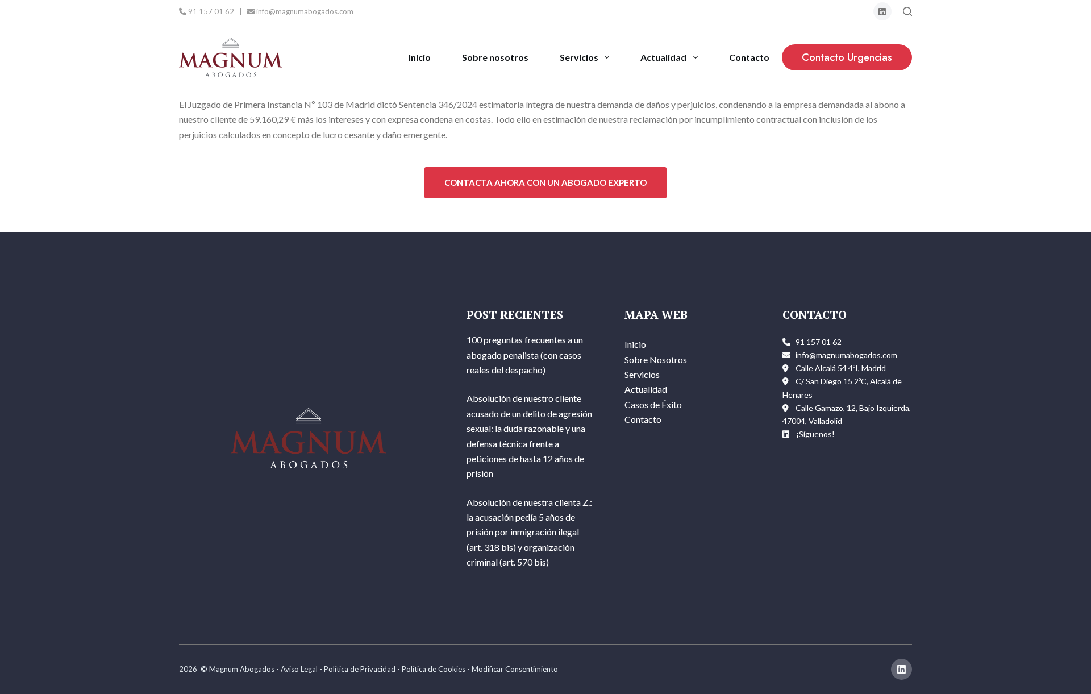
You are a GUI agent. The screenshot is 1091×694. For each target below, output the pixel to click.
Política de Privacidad (359, 669)
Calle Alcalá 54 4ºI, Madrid (841, 368)
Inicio (420, 57)
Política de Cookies (433, 669)
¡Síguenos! (815, 434)
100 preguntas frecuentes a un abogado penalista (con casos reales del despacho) (525, 354)
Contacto (749, 57)
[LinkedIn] (882, 11)
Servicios (579, 57)
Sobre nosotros (495, 57)
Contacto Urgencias (847, 57)
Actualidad (663, 57)
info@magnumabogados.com (304, 11)
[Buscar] (907, 11)
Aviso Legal (299, 669)
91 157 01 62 (210, 11)
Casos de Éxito (653, 404)
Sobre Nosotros (655, 359)
